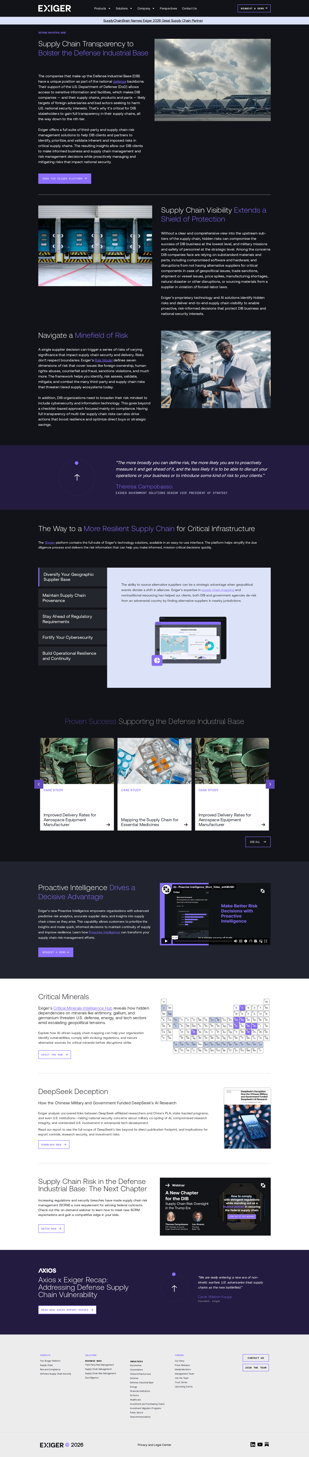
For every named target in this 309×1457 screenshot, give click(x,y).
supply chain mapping (218, 590)
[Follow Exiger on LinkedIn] (253, 1444)
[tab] (72, 577)
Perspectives (168, 8)
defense (119, 81)
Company (144, 8)
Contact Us (189, 8)
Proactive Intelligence (104, 932)
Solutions (122, 8)
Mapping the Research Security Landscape (153, 20)
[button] (270, 784)
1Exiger (50, 542)
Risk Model (103, 360)
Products (100, 8)
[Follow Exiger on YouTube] (260, 1444)
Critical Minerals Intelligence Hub (82, 1008)
